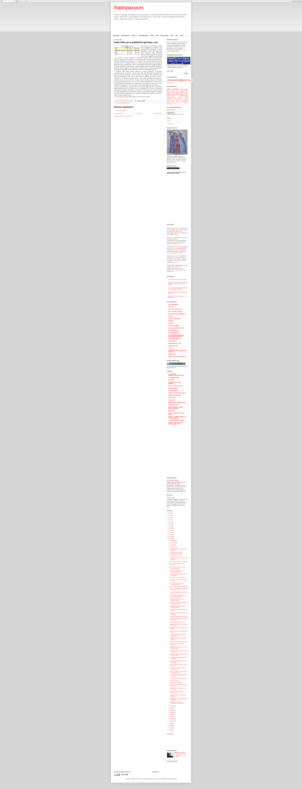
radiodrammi (184, 100)
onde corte (175, 92)
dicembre (172, 540)
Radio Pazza (171, 410)
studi (181, 102)
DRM (181, 92)
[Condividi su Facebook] (143, 101)
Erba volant (171, 380)
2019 (169, 517)
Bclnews (170, 316)
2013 (169, 530)
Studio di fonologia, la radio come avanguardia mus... (178, 672)
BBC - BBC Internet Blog (174, 309)
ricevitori (178, 100)
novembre (172, 543)
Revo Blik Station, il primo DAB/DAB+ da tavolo (177, 292)
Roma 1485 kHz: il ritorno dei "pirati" (177, 279)
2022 (169, 515)
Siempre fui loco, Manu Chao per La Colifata (178, 628)
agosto (172, 706)
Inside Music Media (173, 330)
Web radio (170, 91)
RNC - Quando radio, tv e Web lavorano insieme (177, 567)
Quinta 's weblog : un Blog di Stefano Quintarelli (175, 407)
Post (170, 120)
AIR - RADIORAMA (173, 304)
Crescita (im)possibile (173, 377)
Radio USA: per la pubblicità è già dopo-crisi (177, 685)
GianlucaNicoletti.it (173, 388)
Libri (172, 35)
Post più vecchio (157, 113)
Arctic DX (170, 306)
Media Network (172, 341)
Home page (116, 35)
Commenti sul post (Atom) (126, 116)
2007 (169, 725)
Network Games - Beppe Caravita (177, 402)
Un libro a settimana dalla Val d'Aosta (176, 644)
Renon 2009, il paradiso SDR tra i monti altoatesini (177, 606)
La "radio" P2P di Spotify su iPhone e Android (178, 675)
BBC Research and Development (176, 314)
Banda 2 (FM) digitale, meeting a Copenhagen (177, 661)
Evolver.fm (171, 323)
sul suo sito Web (135, 81)
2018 (169, 519)
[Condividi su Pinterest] (144, 101)
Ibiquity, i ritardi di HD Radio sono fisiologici (176, 296)
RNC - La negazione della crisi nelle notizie (178, 592)
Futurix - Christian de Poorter (175, 386)
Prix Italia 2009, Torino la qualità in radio (178, 610)
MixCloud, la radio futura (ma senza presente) (178, 613)
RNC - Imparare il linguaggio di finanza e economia (177, 596)
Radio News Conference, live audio (178, 561)
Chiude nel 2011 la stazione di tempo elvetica (177, 692)
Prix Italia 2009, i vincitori (175, 556)
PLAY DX (170, 348)
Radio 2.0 (133, 35)
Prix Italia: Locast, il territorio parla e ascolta (178, 580)
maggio (172, 712)
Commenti (171, 123)
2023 (169, 513)
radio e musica (175, 102)
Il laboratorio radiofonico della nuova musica (177, 668)
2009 (169, 539)
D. (172, 237)
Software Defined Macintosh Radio (178, 616)
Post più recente (118, 113)
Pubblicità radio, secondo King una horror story (178, 624)
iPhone (180, 97)
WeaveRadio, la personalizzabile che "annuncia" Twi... (178, 603)
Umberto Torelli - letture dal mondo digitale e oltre (175, 423)
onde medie (184, 89)
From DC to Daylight (173, 325)
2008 (169, 723)
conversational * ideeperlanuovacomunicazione (176, 374)
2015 (169, 526)
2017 (169, 521)
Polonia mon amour (173, 404)
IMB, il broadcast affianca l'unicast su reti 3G (178, 665)
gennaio (172, 721)
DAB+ (168, 92)
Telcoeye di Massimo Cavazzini (176, 420)
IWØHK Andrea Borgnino (174, 395)
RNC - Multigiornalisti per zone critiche (177, 564)
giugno (172, 710)
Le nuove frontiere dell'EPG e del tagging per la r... (177, 635)
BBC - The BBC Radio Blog (175, 311)
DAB (186, 91)
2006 (169, 728)
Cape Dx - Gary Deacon (174, 318)
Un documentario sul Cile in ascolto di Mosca (178, 619)
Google (177, 51)
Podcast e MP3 (164, 35)
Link (176, 35)
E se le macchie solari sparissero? (177, 678)
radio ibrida (174, 103)
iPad (170, 103)
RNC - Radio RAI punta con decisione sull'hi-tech (176, 571)
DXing (152, 35)
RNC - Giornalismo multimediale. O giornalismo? (178, 574)
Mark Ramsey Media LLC (174, 338)
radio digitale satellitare (177, 93)
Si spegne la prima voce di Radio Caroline (177, 695)
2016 (169, 524)
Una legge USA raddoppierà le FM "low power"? (178, 658)
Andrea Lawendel (176, 228)
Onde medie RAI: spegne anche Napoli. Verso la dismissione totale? (178, 288)
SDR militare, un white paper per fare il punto (177, 688)
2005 (169, 730)
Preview (169, 114)
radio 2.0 (178, 91)
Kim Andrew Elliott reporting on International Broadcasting (176, 335)
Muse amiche (171, 400)
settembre (172, 547)
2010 (169, 536)
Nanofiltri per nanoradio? (175, 682)
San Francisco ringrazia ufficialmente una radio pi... (176, 702)
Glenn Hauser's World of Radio (176, 328)
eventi (181, 94)
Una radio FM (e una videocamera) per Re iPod (178, 651)
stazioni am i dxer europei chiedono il (177, 248)
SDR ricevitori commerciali (177, 98)
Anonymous (175, 256)
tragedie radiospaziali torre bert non (177, 266)
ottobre (172, 545)
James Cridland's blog (173, 332)
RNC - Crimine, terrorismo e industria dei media (176, 583)
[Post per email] (135, 100)
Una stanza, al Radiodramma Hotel (178, 641)
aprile (171, 714)
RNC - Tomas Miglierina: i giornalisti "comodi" (178, 589)
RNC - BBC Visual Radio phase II (177, 577)
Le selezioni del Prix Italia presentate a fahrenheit (176, 553)
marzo (171, 716)
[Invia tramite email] (138, 101)
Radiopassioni (128, 7)
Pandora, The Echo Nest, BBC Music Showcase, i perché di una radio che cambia (177, 284)
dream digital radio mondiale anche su (178, 230)
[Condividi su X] (141, 101)
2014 (169, 528)
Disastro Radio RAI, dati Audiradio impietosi (178, 549)
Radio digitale (125, 35)
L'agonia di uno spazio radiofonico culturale (178, 638)
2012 (169, 532)
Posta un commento (121, 110)
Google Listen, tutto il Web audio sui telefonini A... (178, 699)
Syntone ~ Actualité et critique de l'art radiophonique (176, 417)
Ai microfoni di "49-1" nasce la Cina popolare (178, 558)
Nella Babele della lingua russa (177, 622)
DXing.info (171, 321)
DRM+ (168, 102)
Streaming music (143, 35)
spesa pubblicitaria (122, 103)
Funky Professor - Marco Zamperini (174, 382)
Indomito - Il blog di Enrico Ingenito (177, 393)
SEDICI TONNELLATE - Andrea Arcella (176, 413)
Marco (173, 265)
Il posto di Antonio (173, 390)
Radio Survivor (172, 354)
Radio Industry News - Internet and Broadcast (177, 351)
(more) (176, 234)
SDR (157, 35)
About (181, 35)
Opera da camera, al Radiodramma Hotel (178, 631)
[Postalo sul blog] (140, 101)
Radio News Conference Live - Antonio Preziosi (177, 599)
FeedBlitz (180, 114)
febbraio (172, 719)
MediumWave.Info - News (175, 343)
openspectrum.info (173, 345)
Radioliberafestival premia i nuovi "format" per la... (177, 647)
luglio (171, 708)
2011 (169, 534)
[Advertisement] (142, 27)
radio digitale (173, 89)
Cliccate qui (117, 97)
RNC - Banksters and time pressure (178, 586)
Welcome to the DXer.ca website (176, 356)
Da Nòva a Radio (173, 680)
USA (129, 103)
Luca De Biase (172, 397)
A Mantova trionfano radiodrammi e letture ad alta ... (178, 654)
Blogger (175, 778)
